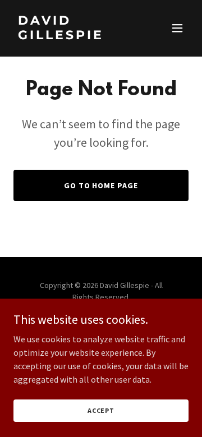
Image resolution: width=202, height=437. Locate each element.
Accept (101, 410)
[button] (177, 28)
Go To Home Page (101, 185)
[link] (74, 35)
